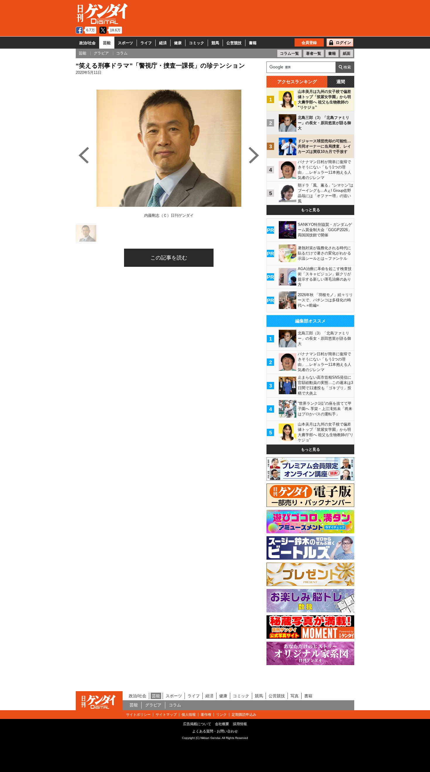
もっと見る (310, 210)
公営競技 (234, 43)
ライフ (146, 43)
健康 (178, 43)
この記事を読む (168, 258)
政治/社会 (87, 43)
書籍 (253, 43)
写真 (294, 696)
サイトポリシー (138, 714)
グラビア (153, 705)
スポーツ (125, 43)
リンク (221, 714)
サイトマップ (166, 714)
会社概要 (222, 724)
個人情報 (189, 714)
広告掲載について (197, 724)
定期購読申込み (244, 714)
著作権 (206, 714)
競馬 (215, 43)
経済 (163, 43)
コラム (175, 705)
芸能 (107, 43)
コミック (196, 43)
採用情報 (240, 724)
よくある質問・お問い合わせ (215, 731)
